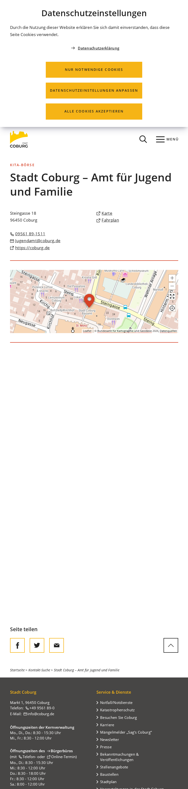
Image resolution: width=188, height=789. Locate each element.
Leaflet (87, 331)
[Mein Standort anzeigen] (172, 308)
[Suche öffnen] (143, 139)
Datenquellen (168, 331)
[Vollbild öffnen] (172, 296)
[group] (94, 301)
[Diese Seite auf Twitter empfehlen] (37, 645)
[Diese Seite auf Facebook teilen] (17, 645)
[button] (172, 278)
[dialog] (94, 63)
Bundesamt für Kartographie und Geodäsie (124, 331)
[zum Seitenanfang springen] (171, 645)
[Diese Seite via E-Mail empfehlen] (56, 645)
